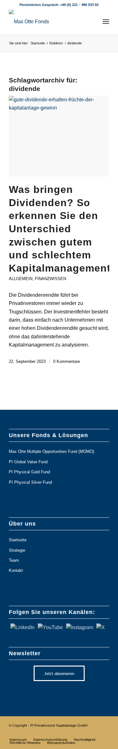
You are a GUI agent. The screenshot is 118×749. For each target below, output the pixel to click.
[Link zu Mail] (104, 733)
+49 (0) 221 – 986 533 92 (79, 5)
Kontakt (16, 570)
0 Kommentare (66, 361)
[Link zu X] (48, 733)
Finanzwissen (50, 278)
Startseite (17, 540)
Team (14, 560)
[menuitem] (106, 21)
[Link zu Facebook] (85, 733)
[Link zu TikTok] (95, 733)
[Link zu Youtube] (66, 733)
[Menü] (106, 21)
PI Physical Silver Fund (30, 482)
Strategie (17, 550)
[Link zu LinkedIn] (57, 733)
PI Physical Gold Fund (29, 472)
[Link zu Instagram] (76, 733)
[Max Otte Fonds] (49, 21)
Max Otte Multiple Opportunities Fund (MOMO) (51, 451)
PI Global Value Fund (28, 461)
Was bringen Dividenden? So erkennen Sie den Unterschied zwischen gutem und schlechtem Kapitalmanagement (60, 229)
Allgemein (20, 278)
